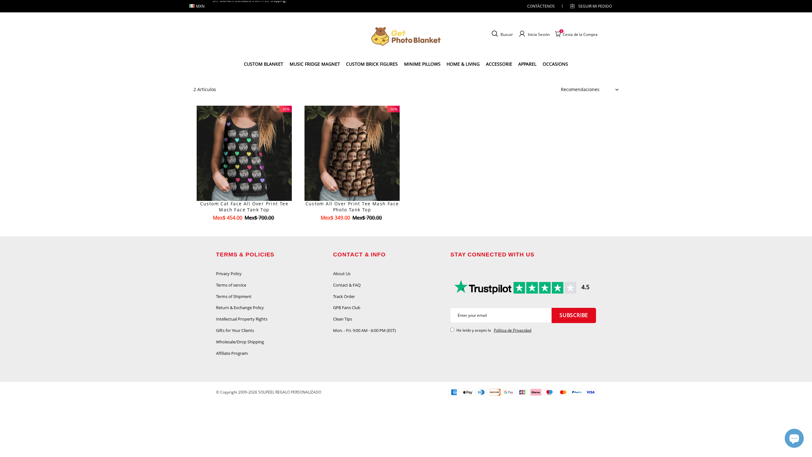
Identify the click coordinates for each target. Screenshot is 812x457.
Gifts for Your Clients (235, 330)
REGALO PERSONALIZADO (298, 392)
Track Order (344, 296)
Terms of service (231, 285)
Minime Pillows (422, 64)
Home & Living (463, 64)
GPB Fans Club (346, 307)
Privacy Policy (229, 273)
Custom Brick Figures (372, 64)
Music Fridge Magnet (315, 64)
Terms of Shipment (234, 296)
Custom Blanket (263, 64)
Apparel (527, 64)
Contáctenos (541, 6)
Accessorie (499, 64)
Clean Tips (342, 319)
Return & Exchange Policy (240, 307)
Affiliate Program (232, 353)
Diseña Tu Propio (244, 229)
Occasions (555, 64)
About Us (341, 273)
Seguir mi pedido (595, 6)
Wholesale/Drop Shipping (240, 342)
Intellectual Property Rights (241, 319)
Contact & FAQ (347, 285)
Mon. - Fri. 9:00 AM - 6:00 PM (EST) (364, 330)
